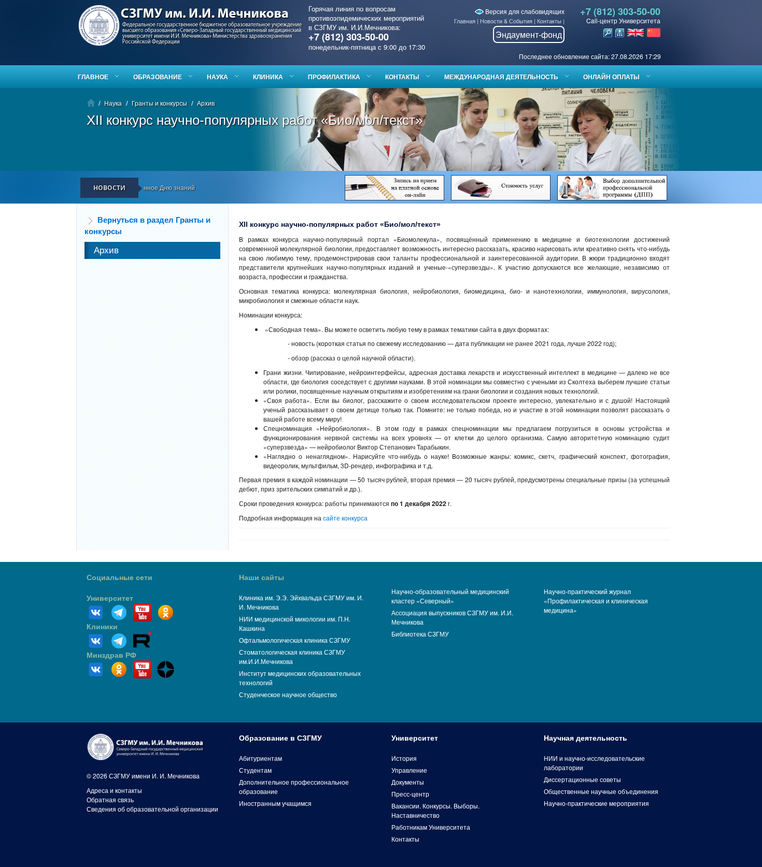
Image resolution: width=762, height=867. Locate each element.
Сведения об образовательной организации (152, 808)
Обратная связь (110, 799)
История (404, 758)
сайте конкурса (345, 517)
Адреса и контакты (114, 790)
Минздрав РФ (111, 655)
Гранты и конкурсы (159, 102)
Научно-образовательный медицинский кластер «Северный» (450, 596)
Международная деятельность (501, 76)
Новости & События (506, 21)
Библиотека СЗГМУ (420, 633)
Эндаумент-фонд (529, 34)
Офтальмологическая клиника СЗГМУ (294, 639)
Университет (110, 598)
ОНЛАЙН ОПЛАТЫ (611, 76)
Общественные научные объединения (601, 791)
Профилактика (334, 76)
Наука (217, 76)
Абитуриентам (260, 758)
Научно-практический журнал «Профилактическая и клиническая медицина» (596, 600)
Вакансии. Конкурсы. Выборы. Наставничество (435, 810)
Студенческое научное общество (288, 694)
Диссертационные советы (582, 779)
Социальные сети (119, 577)
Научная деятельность (585, 738)
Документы (407, 781)
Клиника (268, 76)
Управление (409, 769)
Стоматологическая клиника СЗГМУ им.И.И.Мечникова (292, 656)
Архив (206, 102)
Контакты (549, 21)
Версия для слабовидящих (524, 11)
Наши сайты (261, 577)
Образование (157, 76)
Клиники (102, 627)
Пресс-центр (410, 793)
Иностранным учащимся (275, 803)
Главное (93, 76)
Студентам (255, 769)
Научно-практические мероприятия (596, 803)
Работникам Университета (430, 826)
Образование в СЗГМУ (280, 738)
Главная (464, 21)
